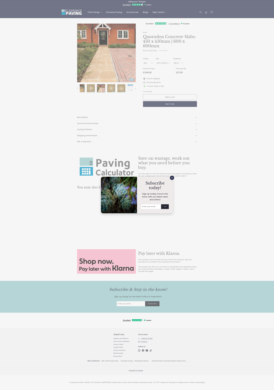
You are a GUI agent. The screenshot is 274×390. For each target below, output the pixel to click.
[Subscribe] (165, 206)
